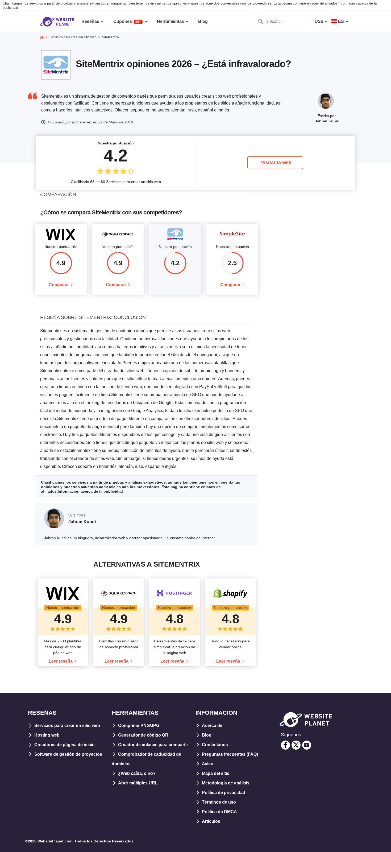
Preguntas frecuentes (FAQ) (230, 754)
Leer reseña (61, 661)
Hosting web (47, 735)
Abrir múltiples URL (138, 783)
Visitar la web (276, 162)
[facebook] (285, 745)
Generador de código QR (143, 735)
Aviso (207, 764)
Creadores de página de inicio (64, 744)
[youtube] (306, 745)
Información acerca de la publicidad (90, 491)
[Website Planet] (42, 38)
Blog (206, 735)
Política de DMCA (219, 811)
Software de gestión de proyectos (68, 754)
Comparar (59, 284)
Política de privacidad (223, 792)
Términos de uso (219, 802)
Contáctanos (215, 744)
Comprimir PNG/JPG (138, 725)
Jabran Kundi (327, 121)
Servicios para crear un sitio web (67, 725)
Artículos (211, 821)
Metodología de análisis (225, 783)
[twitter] (296, 745)
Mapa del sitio (216, 773)
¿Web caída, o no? (137, 773)
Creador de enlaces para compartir (153, 744)
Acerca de (212, 725)
